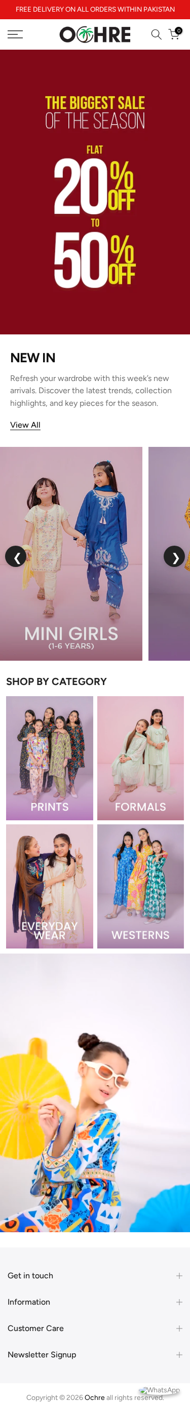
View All (25, 434)
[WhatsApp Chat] (159, 1389)
